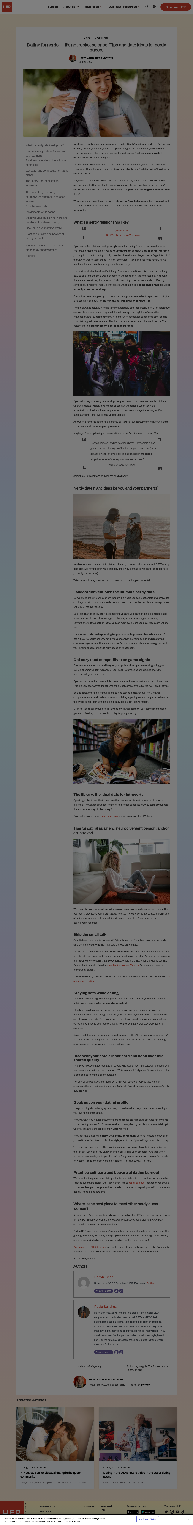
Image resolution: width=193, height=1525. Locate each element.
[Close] (188, 1519)
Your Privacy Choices (147, 1519)
